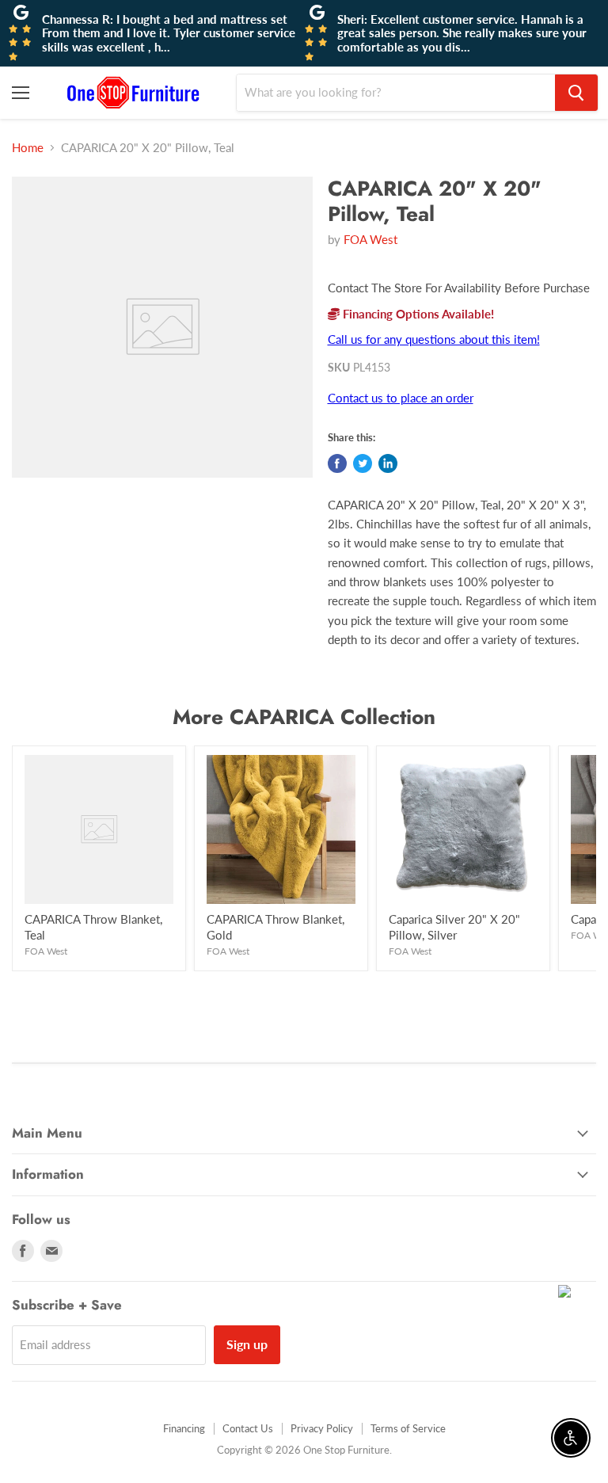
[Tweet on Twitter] (362, 463)
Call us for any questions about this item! (434, 339)
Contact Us (247, 1428)
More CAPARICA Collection (304, 717)
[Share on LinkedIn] (387, 463)
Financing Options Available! (417, 314)
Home (28, 147)
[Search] (576, 92)
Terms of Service (408, 1428)
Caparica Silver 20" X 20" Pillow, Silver (454, 927)
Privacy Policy (322, 1428)
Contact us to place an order (400, 398)
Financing (184, 1428)
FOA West (370, 239)
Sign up (247, 1343)
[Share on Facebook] (337, 463)
